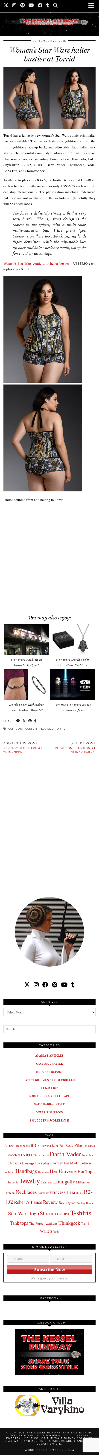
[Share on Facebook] (18, 721)
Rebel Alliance (28, 1202)
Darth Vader (65, 1154)
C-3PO (26, 1154)
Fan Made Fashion (77, 1163)
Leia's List (49, 1088)
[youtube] (64, 984)
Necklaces (26, 1191)
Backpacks (23, 1146)
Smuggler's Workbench (49, 1120)
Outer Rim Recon (49, 1112)
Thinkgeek (69, 1222)
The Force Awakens (43, 1223)
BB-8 (35, 1145)
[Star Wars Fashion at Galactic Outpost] (26, 639)
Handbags (26, 1170)
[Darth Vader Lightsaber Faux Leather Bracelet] (26, 684)
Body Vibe (73, 1145)
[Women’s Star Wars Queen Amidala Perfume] (72, 684)
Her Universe (63, 1171)
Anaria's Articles (49, 1055)
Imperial (13, 1182)
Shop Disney (87, 1203)
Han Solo (43, 1172)
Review (50, 1202)
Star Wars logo (23, 1213)
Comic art (16, 728)
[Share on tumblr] (35, 721)
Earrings (28, 1163)
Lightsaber (46, 1182)
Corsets (31, 728)
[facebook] (45, 984)
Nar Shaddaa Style (49, 1104)
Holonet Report (49, 1072)
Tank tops (19, 1223)
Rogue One (72, 1203)
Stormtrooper (55, 1213)
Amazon (9, 1145)
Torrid (60, 728)
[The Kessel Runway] (49, 16)
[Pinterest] (22, 6)
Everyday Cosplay (49, 1163)
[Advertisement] (49, 556)
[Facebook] (40, 6)
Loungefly (64, 1181)
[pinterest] (54, 984)
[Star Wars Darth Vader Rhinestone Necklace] (72, 639)
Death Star (87, 1155)
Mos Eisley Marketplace (49, 1096)
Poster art (43, 1193)
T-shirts (80, 1212)
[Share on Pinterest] (30, 721)
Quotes (79, 1193)
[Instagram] (14, 6)
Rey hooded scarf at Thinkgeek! (22, 747)
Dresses (14, 1163)
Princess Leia (62, 1192)
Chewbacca (41, 1155)
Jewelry (30, 1181)
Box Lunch (89, 1145)
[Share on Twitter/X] (24, 721)
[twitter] (27, 984)
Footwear (9, 1172)
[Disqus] (49, 824)
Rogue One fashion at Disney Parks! (75, 747)
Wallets (46, 1231)
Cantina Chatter (49, 1063)
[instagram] (36, 984)
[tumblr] (48, 6)
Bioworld (46, 1145)
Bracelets (13, 1154)
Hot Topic (86, 1171)
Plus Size (46, 728)
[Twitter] (6, 6)
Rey (61, 1202)
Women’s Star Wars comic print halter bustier (36, 263)
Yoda (56, 1232)
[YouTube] (31, 6)
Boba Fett (58, 1145)
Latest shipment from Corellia (49, 1080)
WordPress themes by (49, 1450)
